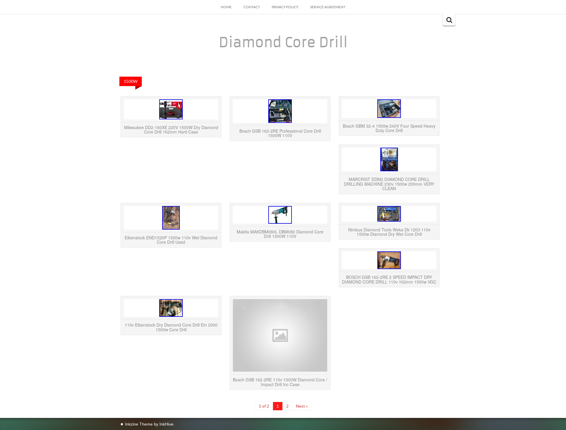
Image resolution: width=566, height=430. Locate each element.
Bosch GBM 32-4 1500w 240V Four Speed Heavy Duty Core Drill (389, 128)
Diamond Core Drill (283, 42)
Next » (302, 405)
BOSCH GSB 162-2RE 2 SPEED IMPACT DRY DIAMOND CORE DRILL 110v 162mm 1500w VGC (389, 279)
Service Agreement (327, 7)
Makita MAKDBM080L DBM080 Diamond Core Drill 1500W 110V (280, 234)
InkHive (166, 424)
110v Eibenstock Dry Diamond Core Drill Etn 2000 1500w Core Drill (171, 327)
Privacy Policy (285, 7)
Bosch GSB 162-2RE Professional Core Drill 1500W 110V (280, 133)
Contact (251, 7)
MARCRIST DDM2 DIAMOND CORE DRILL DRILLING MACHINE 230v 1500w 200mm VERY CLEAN (389, 183)
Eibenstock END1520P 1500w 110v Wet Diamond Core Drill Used (171, 240)
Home (226, 7)
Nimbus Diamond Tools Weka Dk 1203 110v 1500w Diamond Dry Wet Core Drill (389, 232)
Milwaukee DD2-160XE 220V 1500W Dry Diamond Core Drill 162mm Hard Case (171, 129)
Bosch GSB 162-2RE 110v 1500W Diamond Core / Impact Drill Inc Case (280, 382)
